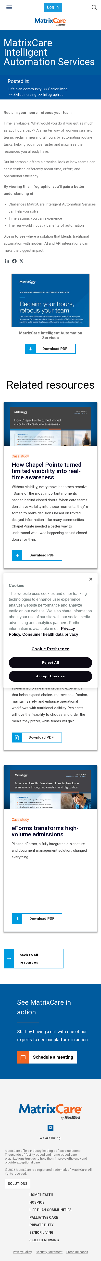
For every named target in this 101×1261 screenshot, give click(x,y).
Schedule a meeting (53, 1057)
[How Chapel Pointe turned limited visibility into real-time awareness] (50, 434)
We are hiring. (51, 1138)
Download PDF (54, 349)
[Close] (90, 579)
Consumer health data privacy (50, 634)
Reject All (50, 662)
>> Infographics (50, 94)
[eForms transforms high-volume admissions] (50, 791)
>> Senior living (55, 89)
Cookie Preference (51, 649)
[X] (21, 261)
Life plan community (25, 89)
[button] (33, 958)
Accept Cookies (50, 676)
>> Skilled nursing (22, 94)
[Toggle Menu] (9, 7)
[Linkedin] (7, 261)
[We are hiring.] (50, 1128)
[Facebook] (14, 261)
